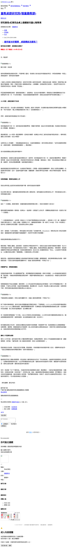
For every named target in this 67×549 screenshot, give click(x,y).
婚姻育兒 (15, 27)
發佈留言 (3, 426)
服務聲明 (50, 524)
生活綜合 (14, 407)
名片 (5, 34)
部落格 (6, 32)
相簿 (5, 30)
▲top (2, 412)
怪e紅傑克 (4, 392)
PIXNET (20, 524)
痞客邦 (14, 402)
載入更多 (3, 415)
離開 (10, 545)
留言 (17, 402)
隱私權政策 (43, 524)
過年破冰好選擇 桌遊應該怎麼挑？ (21, 42)
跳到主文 (3, 18)
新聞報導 (14, 409)
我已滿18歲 (4, 545)
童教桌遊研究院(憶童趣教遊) (18, 13)
